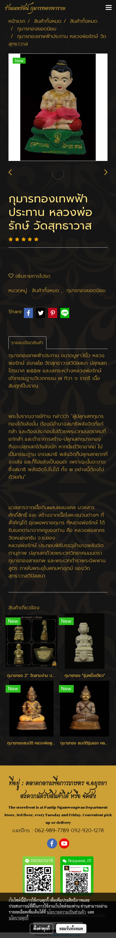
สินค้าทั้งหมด (46, 290)
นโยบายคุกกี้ (18, 917)
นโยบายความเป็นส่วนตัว (66, 911)
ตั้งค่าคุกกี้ (42, 928)
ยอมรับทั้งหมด (71, 928)
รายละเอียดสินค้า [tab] (27, 342)
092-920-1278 (87, 830)
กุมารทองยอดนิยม (86, 290)
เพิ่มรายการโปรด (32, 276)
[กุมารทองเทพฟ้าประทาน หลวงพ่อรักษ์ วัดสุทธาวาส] (58, 107)
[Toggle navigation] (108, 8)
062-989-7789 (52, 830)
